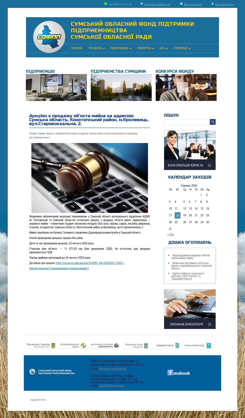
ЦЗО (161, 48)
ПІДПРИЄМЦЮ (119, 48)
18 (177, 215)
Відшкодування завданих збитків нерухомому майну (190, 256)
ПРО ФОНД (95, 48)
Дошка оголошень (189, 242)
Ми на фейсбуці (224, 4)
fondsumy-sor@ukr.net (157, 4)
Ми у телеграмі (193, 4)
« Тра (171, 234)
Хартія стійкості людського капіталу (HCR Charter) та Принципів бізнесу (187, 276)
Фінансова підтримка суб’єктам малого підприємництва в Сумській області (191, 266)
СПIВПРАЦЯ (180, 48)
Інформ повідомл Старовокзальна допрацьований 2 (59, 268)
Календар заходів (189, 177)
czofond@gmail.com (111, 385)
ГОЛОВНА (76, 48)
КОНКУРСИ (144, 48)
